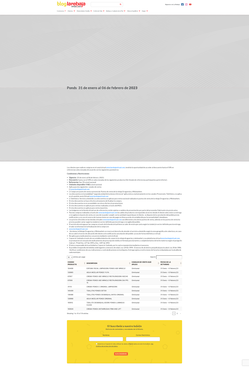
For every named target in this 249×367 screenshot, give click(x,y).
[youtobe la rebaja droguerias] (190, 4)
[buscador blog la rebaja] (120, 4)
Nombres (106, 335)
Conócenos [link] (60, 11)
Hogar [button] (144, 11)
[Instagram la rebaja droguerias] (186, 4)
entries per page (79, 257)
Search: (153, 257)
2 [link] (177, 313)
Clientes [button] (70, 11)
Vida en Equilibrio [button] (132, 11)
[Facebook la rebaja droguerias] (182, 4)
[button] (84, 263)
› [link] (180, 313)
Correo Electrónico (143, 335)
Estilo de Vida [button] (98, 11)
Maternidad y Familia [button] (83, 11)
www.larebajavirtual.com (115, 167)
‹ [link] (170, 313)
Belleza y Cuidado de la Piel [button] (114, 11)
